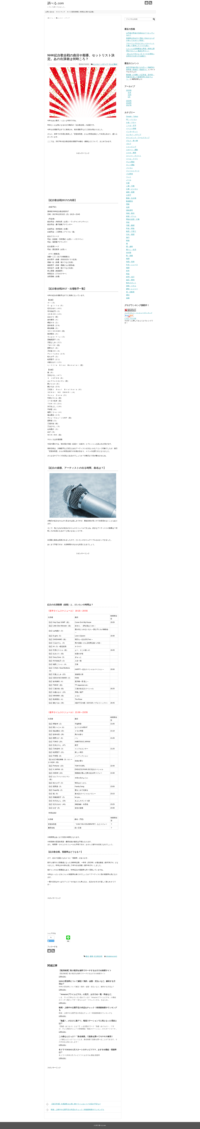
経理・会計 (130, 277)
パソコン (129, 168)
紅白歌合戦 (98, 956)
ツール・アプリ (132, 159)
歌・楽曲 (129, 256)
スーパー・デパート (133, 156)
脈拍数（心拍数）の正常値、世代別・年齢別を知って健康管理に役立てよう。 (140, 77)
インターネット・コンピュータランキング (138, 313)
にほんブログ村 (130, 318)
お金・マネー (131, 122)
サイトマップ (60, 12)
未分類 (128, 252)
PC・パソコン (131, 119)
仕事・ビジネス (132, 189)
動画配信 (129, 201)
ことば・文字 (131, 125)
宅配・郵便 (130, 225)
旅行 (127, 237)
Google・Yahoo (132, 116)
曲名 (87, 956)
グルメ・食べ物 (132, 141)
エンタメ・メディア (100, 64)
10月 (129, 95)
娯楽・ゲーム (131, 216)
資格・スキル (131, 286)
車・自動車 (130, 292)
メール (128, 180)
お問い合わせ (49, 12)
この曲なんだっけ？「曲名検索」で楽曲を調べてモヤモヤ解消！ (86, 1036)
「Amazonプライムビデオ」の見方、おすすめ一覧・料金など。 (86, 994)
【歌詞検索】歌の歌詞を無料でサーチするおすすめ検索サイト (85, 970)
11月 (129, 92)
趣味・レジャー (132, 289)
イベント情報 (131, 128)
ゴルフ (128, 144)
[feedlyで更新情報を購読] (146, 2)
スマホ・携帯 (131, 153)
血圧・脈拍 (130, 280)
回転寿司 (129, 210)
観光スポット (131, 283)
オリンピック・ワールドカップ (137, 138)
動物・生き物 (131, 198)
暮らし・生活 (131, 249)
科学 (127, 271)
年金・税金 (130, 228)
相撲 (127, 259)
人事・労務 (130, 186)
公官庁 (128, 195)
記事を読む (62, 976)
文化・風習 (130, 234)
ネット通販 (130, 165)
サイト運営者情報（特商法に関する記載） (81, 12)
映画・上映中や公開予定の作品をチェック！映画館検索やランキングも (77, 1109)
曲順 (91, 956)
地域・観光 (130, 213)
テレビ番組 (113, 64)
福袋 (127, 268)
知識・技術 (130, 262)
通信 (127, 295)
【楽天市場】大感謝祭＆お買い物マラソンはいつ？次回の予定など (76, 1104)
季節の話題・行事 (132, 219)
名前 (127, 207)
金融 (127, 298)
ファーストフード (132, 171)
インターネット (132, 131)
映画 (127, 240)
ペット (128, 177)
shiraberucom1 (111, 956)
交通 (127, 183)
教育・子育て (131, 231)
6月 (129, 97)
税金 (127, 274)
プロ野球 (129, 174)
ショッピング (131, 147)
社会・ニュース (132, 265)
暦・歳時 (129, 246)
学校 (127, 222)
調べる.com (55, 3)
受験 (127, 204)
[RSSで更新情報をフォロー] (150, 2)
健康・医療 (130, 192)
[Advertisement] (82, 35)
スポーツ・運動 (132, 150)
